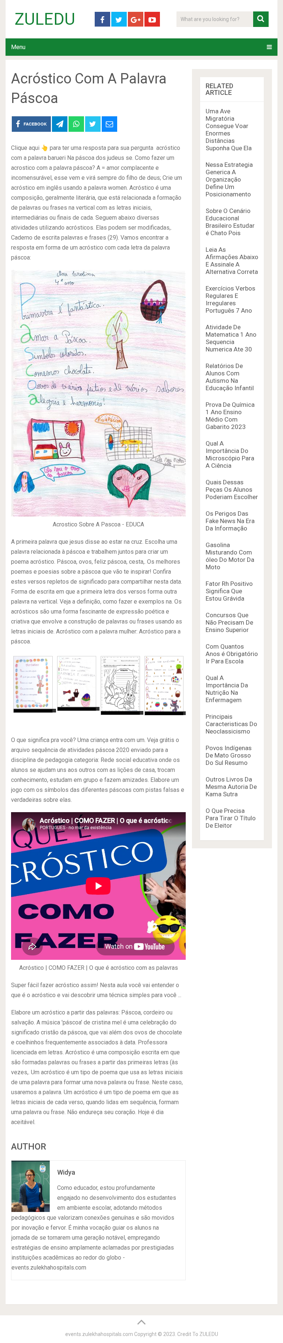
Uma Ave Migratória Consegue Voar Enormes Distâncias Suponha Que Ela (229, 129)
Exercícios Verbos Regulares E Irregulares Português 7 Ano (230, 299)
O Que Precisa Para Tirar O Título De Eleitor (231, 818)
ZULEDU (45, 19)
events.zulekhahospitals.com (99, 1334)
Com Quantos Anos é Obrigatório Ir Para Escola (232, 654)
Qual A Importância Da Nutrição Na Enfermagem (227, 689)
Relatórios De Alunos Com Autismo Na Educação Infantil (230, 377)
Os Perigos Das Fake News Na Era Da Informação (230, 521)
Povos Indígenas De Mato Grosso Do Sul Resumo (229, 755)
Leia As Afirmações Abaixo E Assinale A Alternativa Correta (232, 260)
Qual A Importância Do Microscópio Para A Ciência (230, 454)
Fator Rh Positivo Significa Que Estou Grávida (229, 591)
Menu (18, 47)
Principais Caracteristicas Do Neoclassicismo (231, 724)
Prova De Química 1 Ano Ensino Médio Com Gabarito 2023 (230, 415)
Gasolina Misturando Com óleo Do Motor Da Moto (230, 556)
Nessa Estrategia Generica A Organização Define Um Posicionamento (229, 179)
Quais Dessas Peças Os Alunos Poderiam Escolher (232, 489)
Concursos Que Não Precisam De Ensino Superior (229, 622)
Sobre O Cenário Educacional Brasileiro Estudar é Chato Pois (230, 222)
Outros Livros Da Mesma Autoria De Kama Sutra (231, 787)
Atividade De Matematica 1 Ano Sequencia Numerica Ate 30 (231, 338)
